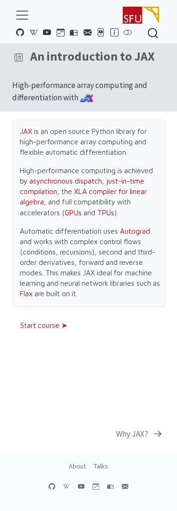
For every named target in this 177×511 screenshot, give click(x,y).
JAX (26, 131)
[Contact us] (87, 32)
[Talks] (101, 32)
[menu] (22, 15)
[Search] (153, 33)
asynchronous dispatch (65, 180)
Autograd (135, 231)
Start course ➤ (43, 325)
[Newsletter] (74, 32)
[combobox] (153, 33)
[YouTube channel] (47, 32)
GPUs (73, 212)
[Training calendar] (60, 32)
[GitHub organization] (20, 32)
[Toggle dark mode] (128, 32)
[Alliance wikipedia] (33, 32)
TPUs (105, 212)
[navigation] (96, 58)
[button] (18, 58)
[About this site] (114, 32)
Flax (26, 293)
